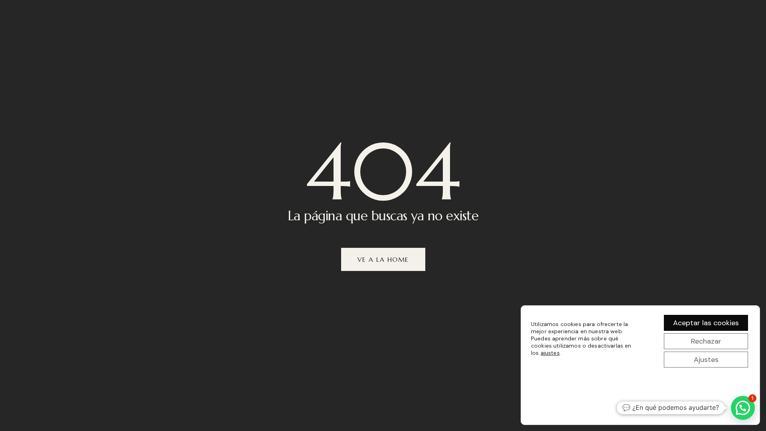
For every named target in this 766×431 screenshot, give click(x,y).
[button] (743, 408)
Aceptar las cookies (706, 323)
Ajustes (706, 359)
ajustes (550, 352)
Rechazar (706, 341)
